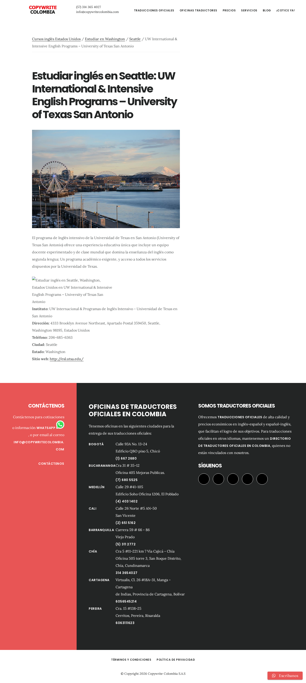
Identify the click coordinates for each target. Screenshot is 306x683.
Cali (92, 508)
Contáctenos (51, 463)
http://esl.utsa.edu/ (67, 359)
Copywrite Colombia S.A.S (166, 674)
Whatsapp (46, 428)
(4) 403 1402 (127, 501)
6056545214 (126, 601)
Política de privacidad (176, 660)
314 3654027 (127, 573)
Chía (93, 551)
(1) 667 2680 (126, 458)
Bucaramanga (102, 465)
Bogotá (96, 444)
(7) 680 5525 (127, 480)
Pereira (95, 608)
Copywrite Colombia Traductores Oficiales (42, 10)
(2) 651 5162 (126, 523)
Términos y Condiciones (131, 660)
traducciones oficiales (240, 417)
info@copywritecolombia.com (97, 12)
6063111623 (125, 623)
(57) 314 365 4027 (88, 7)
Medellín (96, 487)
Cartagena (99, 580)
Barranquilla (101, 530)
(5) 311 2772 (126, 544)
